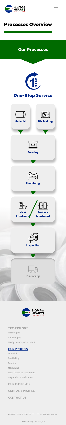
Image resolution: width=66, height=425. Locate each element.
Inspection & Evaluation (20, 377)
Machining (13, 367)
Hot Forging (14, 332)
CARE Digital (39, 421)
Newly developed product (21, 342)
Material (12, 353)
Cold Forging (14, 337)
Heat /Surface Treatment (21, 372)
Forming (12, 363)
